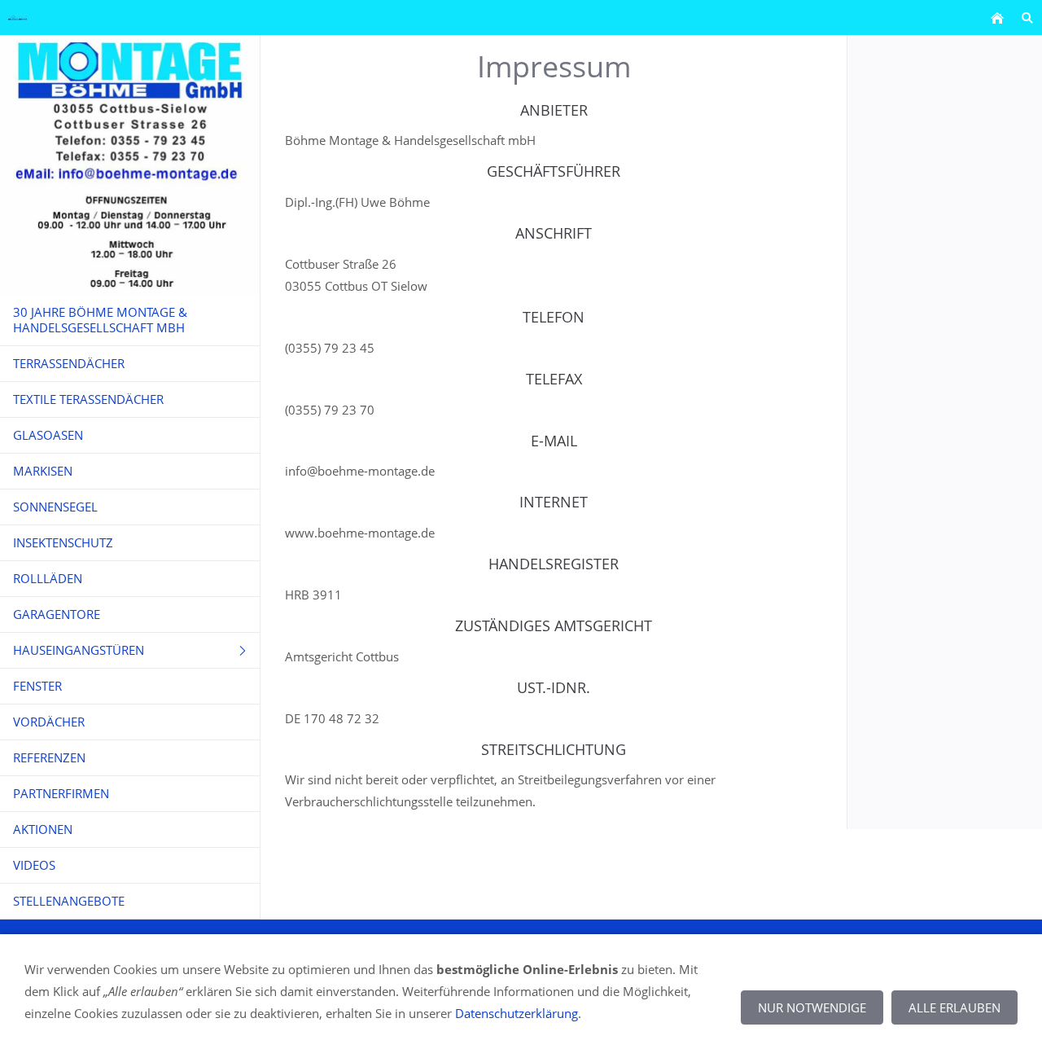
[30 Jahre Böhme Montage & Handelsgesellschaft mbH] (997, 17)
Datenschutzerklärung (516, 1013)
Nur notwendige (812, 1007)
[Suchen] (1027, 17)
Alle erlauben (954, 1007)
